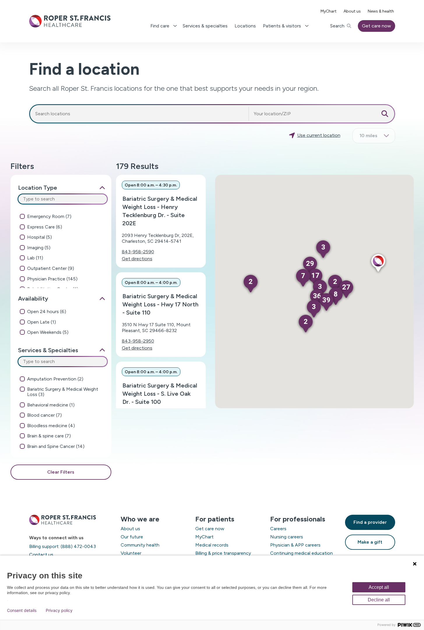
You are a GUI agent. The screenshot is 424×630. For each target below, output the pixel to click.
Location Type (37, 187)
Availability (33, 298)
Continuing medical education (301, 553)
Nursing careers (286, 537)
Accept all (379, 587)
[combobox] (139, 114)
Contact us (41, 554)
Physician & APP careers (295, 545)
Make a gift (370, 542)
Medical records (211, 545)
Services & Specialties (48, 350)
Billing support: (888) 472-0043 (62, 546)
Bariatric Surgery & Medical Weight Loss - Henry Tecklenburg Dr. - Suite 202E (159, 211)
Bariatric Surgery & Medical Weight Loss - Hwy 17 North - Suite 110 (160, 304)
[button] (378, 263)
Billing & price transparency (223, 553)
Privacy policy (59, 610)
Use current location (318, 135)
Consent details (21, 610)
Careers (278, 528)
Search (337, 26)
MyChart (329, 11)
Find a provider (370, 522)
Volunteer (131, 553)
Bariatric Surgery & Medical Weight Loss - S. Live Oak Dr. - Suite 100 (159, 393)
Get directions (137, 258)
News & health (381, 11)
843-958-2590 (138, 251)
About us (352, 11)
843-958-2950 (138, 341)
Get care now (376, 26)
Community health (140, 545)
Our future (132, 537)
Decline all (379, 599)
